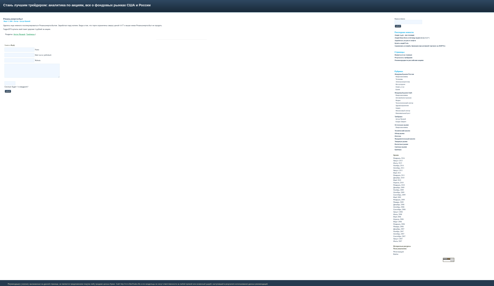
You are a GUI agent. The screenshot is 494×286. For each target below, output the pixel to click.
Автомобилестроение (404, 98)
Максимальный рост (403, 113)
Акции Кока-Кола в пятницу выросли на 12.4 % (412, 38)
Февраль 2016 (399, 158)
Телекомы (399, 79)
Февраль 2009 (399, 199)
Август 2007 (398, 238)
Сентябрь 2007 (399, 236)
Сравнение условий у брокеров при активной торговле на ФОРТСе (420, 46)
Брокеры (398, 150)
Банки (398, 89)
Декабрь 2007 (398, 229)
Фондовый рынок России (404, 74)
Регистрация (398, 251)
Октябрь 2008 (398, 207)
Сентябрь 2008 (399, 209)
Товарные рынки (401, 141)
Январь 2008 (398, 226)
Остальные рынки (402, 125)
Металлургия (400, 84)
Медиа (398, 100)
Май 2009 (397, 197)
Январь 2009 (398, 202)
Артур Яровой (19, 34)
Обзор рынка (399, 133)
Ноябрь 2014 (398, 165)
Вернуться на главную (403, 55)
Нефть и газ (400, 87)
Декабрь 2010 (398, 177)
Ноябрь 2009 (398, 190)
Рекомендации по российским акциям (409, 60)
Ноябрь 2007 (398, 231)
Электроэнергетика (403, 82)
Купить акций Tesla (401, 43)
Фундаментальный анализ (405, 139)
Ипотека (398, 136)
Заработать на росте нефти (405, 40)
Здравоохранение (402, 105)
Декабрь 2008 (398, 204)
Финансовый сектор (403, 111)
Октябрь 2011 (398, 168)
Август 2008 (398, 212)
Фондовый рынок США (403, 93)
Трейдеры (30, 34)
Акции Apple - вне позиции (404, 35)
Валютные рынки (401, 144)
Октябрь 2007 (398, 234)
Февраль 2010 (399, 185)
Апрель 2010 (398, 182)
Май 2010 (397, 180)
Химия (398, 108)
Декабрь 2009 (398, 187)
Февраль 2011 (399, 175)
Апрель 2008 (398, 219)
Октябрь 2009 (398, 192)
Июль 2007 (397, 241)
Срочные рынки (401, 147)
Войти (395, 254)
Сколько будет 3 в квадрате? (16, 86)
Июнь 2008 (397, 214)
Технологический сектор (404, 103)
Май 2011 (397, 173)
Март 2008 (397, 221)
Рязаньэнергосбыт (13, 18)
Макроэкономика (402, 77)
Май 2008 (397, 216)
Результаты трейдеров (403, 58)
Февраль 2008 (399, 224)
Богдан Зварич (401, 122)
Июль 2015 (397, 163)
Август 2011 (398, 170)
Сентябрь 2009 (399, 194)
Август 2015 (398, 160)
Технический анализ (402, 131)
